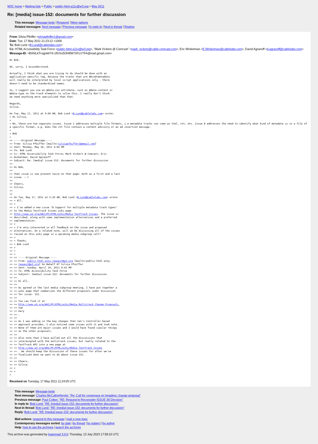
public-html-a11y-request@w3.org (50, 261)
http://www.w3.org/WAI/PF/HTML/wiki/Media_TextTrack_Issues (56, 214)
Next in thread (113, 26)
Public (48, 6)
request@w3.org (28, 264)
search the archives (68, 427)
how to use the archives (38, 427)
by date (66, 423)
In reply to (95, 26)
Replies (129, 26)
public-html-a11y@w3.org (72, 6)
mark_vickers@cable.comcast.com (153, 49)
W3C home (14, 6)
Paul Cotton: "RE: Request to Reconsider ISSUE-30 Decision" (82, 399)
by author (109, 423)
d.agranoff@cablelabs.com (284, 49)
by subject (93, 423)
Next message (51, 26)
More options (79, 22)
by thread (79, 423)
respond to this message (49, 419)
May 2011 (98, 6)
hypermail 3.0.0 (58, 434)
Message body (45, 22)
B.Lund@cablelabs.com (45, 45)
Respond (63, 22)
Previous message (75, 26)
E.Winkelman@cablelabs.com (222, 49)
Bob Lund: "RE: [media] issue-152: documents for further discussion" (74, 403)
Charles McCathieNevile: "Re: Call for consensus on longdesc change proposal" (88, 395)
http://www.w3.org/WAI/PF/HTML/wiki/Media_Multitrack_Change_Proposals (68, 304)
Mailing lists (33, 6)
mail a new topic (77, 419)
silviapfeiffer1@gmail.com (55, 36)
